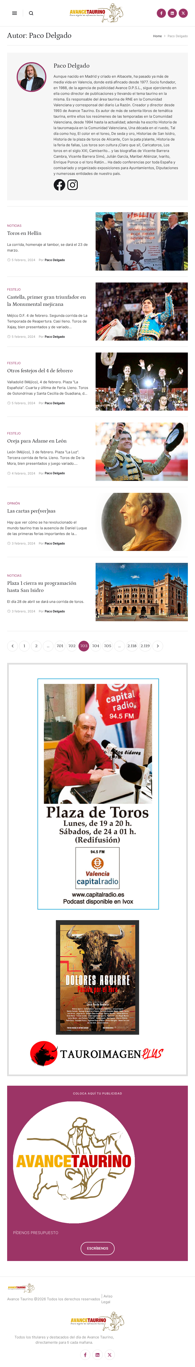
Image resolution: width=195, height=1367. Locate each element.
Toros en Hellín (24, 233)
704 (95, 646)
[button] (14, 13)
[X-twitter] (183, 13)
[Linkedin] (172, 13)
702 (72, 646)
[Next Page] (157, 646)
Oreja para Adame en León (37, 441)
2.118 (131, 646)
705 (107, 646)
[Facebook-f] (161, 13)
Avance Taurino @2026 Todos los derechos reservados (53, 1299)
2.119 (145, 646)
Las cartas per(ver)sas (31, 511)
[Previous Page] (12, 646)
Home (157, 36)
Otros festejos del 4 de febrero (40, 371)
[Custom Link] (59, 185)
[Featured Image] (142, 241)
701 (60, 646)
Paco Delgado (71, 65)
